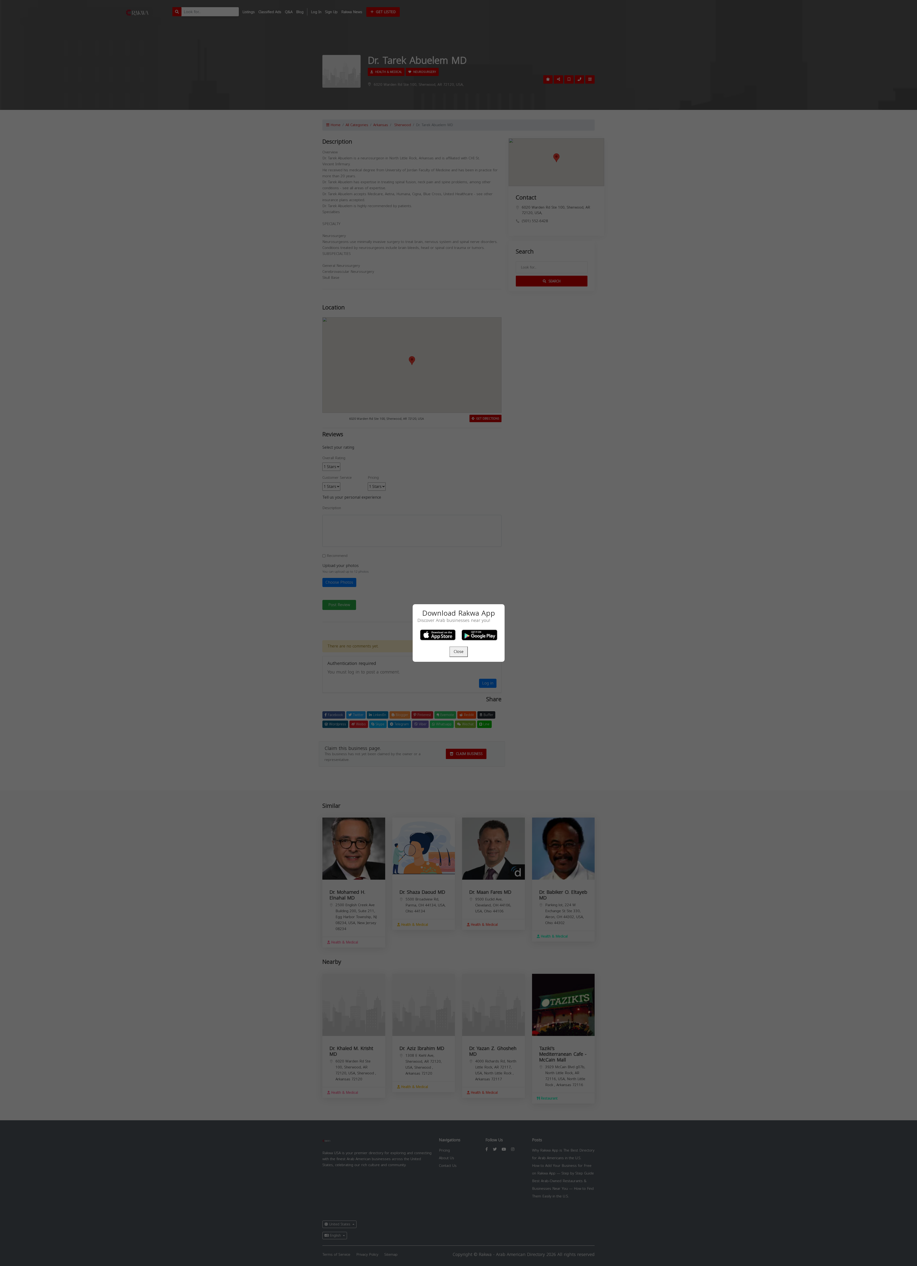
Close (459, 651)
